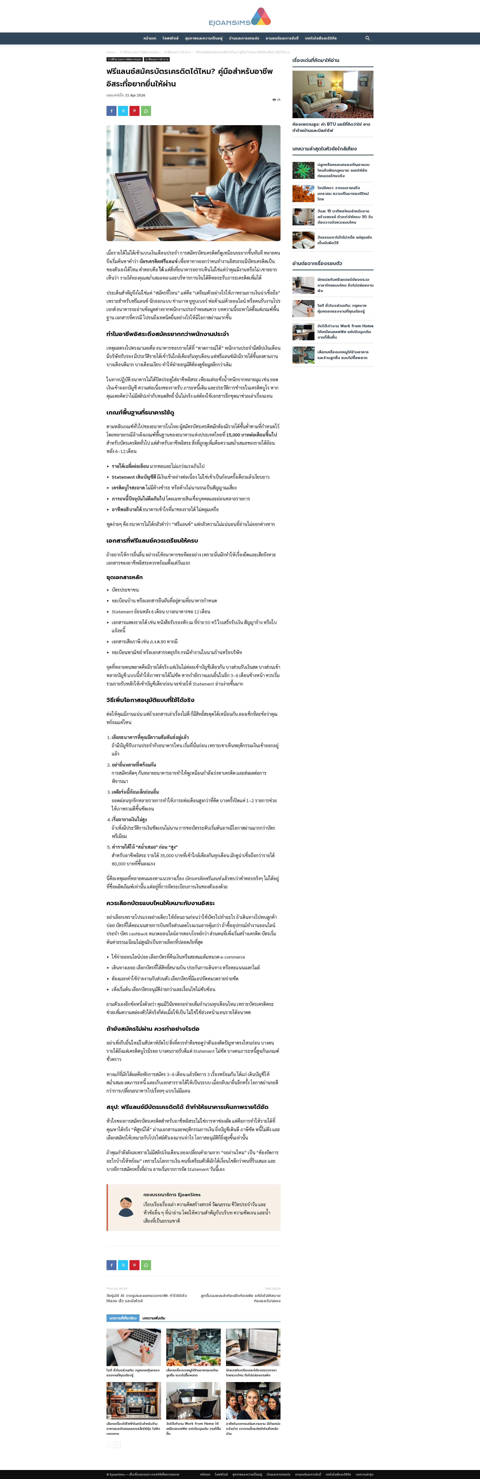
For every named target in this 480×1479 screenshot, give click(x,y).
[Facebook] (111, 111)
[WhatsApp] (146, 111)
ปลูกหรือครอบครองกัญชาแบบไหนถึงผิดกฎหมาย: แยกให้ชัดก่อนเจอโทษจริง (344, 170)
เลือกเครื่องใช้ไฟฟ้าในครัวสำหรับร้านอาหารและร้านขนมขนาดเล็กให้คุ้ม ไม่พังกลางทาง (133, 1428)
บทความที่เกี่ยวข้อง (123, 1318)
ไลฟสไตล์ (170, 38)
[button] (368, 38)
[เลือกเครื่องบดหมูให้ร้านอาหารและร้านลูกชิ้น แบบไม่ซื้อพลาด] (193, 1347)
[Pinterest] (135, 111)
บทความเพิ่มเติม (153, 1318)
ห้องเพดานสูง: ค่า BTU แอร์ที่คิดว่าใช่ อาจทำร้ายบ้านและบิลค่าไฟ (331, 127)
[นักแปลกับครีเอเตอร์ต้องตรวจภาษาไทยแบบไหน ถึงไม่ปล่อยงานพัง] (253, 1347)
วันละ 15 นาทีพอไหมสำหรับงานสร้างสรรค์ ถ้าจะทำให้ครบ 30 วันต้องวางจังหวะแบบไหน (345, 216)
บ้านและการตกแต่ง (244, 38)
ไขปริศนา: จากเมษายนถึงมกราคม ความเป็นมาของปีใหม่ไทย (343, 193)
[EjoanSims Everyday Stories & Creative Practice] (240, 17)
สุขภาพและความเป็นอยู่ (203, 38)
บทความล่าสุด (365, 1474)
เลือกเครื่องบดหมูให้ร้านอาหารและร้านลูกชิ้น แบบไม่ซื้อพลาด (192, 1373)
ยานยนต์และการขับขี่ (282, 38)
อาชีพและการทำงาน (177, 52)
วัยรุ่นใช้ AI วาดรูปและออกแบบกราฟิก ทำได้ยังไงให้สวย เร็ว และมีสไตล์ (146, 1298)
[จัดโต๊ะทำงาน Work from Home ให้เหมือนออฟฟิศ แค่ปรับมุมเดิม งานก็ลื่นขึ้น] (193, 1401)
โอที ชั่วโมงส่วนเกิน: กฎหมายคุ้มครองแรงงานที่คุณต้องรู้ (133, 1373)
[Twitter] (123, 111)
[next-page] (117, 1445)
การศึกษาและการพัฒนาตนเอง (139, 52)
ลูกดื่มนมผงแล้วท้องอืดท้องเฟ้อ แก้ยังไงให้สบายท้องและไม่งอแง (240, 1298)
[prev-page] (109, 1445)
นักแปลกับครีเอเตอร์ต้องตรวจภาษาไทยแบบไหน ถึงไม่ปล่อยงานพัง (251, 1373)
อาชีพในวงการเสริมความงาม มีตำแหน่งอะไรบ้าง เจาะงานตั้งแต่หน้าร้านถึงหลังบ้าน (253, 1428)
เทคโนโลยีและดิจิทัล (321, 38)
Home (110, 52)
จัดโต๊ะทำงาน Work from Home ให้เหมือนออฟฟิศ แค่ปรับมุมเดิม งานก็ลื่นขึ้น (193, 1428)
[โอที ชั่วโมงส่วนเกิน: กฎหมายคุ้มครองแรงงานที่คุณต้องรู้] (133, 1347)
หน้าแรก (150, 38)
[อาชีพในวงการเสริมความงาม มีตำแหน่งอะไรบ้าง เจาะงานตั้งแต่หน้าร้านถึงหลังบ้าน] (253, 1401)
